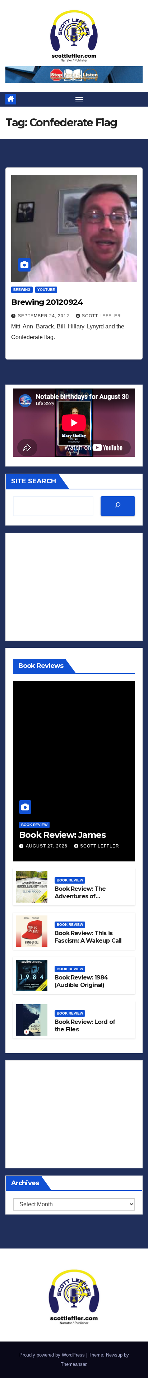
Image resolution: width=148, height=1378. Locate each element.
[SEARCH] (118, 506)
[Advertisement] (74, 587)
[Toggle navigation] (79, 99)
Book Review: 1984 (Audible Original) (81, 981)
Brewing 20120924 (47, 302)
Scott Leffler (101, 315)
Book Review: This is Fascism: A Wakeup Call (88, 937)
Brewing (22, 290)
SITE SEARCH (33, 481)
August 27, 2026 (47, 846)
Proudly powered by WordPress (52, 1355)
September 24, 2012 (44, 315)
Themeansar (73, 1364)
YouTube (46, 290)
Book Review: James (62, 835)
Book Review (34, 825)
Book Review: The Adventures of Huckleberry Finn (80, 896)
